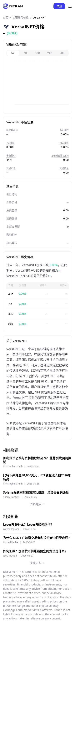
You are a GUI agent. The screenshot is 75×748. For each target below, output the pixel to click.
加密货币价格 (20, 17)
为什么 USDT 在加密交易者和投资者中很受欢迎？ (37, 538)
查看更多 (35, 504)
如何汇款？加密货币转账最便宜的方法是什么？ (35, 551)
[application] (37, 85)
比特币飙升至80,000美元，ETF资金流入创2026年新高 (37, 477)
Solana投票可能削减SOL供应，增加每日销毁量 (36, 492)
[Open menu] (70, 6)
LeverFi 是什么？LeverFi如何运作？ (28, 524)
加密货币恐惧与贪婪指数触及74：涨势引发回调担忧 (37, 460)
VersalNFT (39, 17)
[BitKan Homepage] (13, 6)
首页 (5, 17)
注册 (59, 6)
